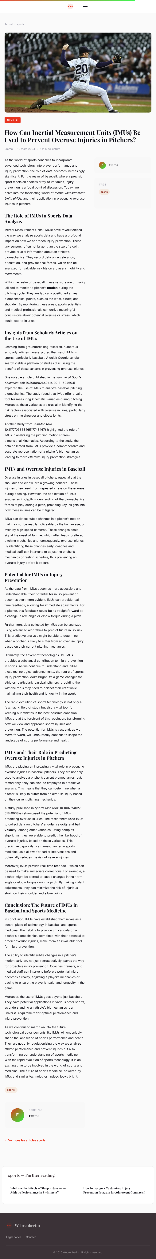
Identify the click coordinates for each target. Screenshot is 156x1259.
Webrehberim (27, 1225)
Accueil (9, 24)
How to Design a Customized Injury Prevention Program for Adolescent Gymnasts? (114, 1190)
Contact (31, 1237)
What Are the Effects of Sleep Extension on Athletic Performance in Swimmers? (38, 1190)
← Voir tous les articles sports (25, 1140)
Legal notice (13, 1237)
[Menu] (85, 6)
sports (20, 24)
